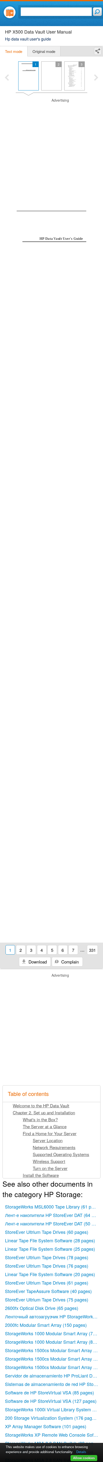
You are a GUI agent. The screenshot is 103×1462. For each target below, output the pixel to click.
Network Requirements (54, 1147)
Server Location (47, 1140)
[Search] (97, 11)
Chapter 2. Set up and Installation (44, 1112)
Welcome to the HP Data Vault (41, 1105)
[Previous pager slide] (6, 78)
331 (92, 950)
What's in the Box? (40, 1119)
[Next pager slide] (96, 78)
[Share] (98, 51)
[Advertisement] (51, 149)
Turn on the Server (50, 1168)
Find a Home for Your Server (49, 1133)
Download (37, 962)
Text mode (13, 51)
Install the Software (41, 1175)
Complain (69, 962)
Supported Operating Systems (61, 1154)
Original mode (43, 51)
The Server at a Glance (44, 1126)
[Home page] (9, 12)
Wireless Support (49, 1161)
